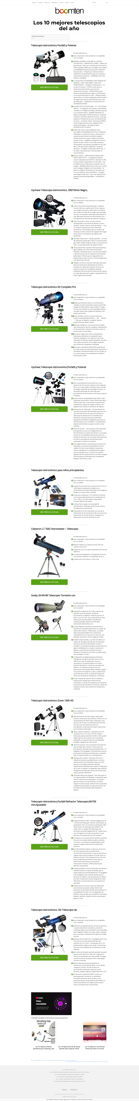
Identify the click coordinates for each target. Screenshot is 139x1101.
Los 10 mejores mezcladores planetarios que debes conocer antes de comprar (69, 1072)
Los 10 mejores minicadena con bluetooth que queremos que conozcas (86, 1061)
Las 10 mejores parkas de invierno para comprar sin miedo (69, 1074)
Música (61, 2)
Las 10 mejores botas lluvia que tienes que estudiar (69, 1076)
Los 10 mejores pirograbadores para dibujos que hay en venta (69, 1081)
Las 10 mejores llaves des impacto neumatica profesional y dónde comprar (54, 1060)
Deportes (40, 2)
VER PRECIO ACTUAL (49, 87)
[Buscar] (107, 2)
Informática (55, 2)
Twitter (64, 1090)
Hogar (72, 2)
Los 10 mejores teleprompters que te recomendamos (69, 1079)
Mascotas (47, 2)
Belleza (34, 2)
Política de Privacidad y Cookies (69, 1096)
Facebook (73, 1090)
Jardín (67, 2)
